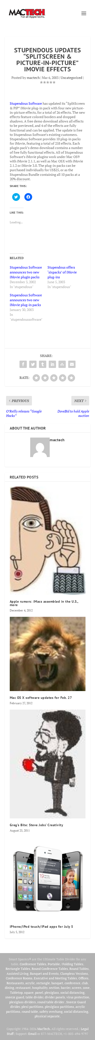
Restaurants (15, 983)
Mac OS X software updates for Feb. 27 (41, 697)
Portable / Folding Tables (65, 964)
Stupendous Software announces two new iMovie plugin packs (26, 272)
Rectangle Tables (18, 968)
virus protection (77, 997)
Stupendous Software (26, 103)
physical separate (47, 1016)
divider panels (55, 997)
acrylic (30, 983)
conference (72, 983)
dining (9, 987)
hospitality (40, 987)
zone (86, 987)
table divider (34, 997)
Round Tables (79, 968)
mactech (33, 77)
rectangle (43, 983)
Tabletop (16, 992)
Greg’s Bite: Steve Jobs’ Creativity (36, 825)
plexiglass (52, 992)
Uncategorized (71, 77)
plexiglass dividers (22, 1002)
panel (39, 992)
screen (76, 987)
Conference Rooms (19, 978)
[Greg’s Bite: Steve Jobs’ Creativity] (48, 764)
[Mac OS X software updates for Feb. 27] (48, 654)
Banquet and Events (44, 973)
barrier (65, 987)
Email (32, 1033)
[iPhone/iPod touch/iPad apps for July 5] (48, 878)
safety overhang (51, 1011)
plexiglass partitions (59, 1006)
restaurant (23, 987)
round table (30, 1011)
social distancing (72, 992)
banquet (57, 983)
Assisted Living (17, 973)
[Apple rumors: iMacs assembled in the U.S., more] (48, 541)
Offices (83, 978)
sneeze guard (14, 997)
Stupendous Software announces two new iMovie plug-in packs (26, 300)
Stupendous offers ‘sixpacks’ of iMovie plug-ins (62, 272)
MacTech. (44, 1029)
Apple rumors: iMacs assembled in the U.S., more (44, 603)
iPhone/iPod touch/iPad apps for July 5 (41, 926)
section (54, 987)
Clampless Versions (74, 973)
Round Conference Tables (50, 968)
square (29, 992)
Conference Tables (33, 964)
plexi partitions (32, 1006)
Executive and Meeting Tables (55, 978)
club (85, 983)
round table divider (51, 1002)
